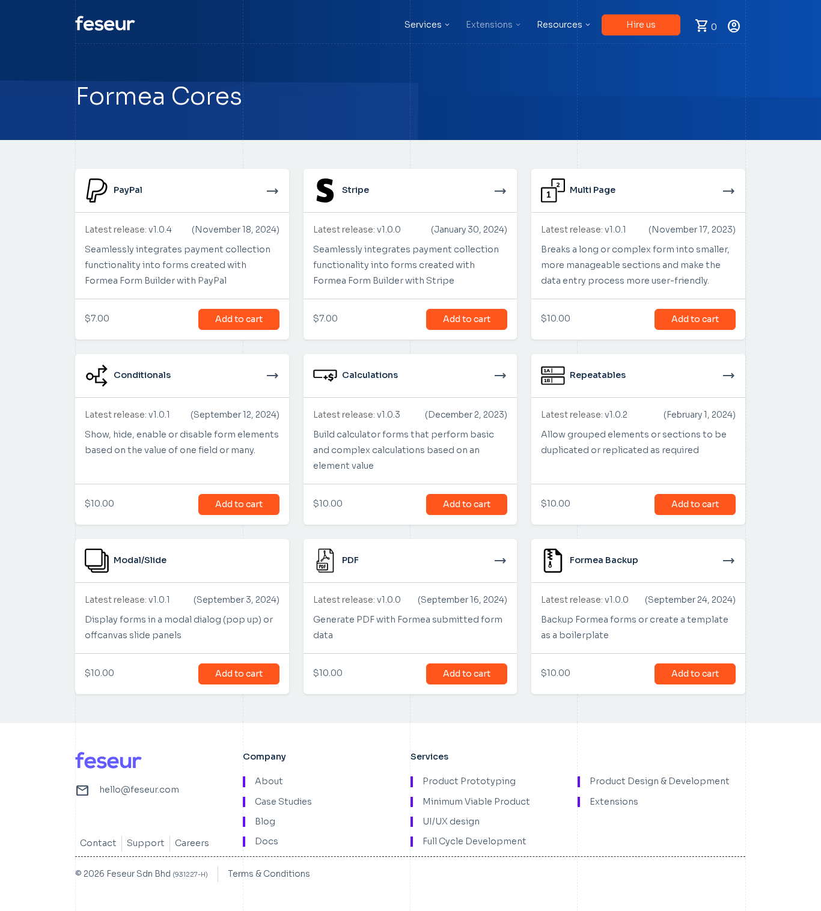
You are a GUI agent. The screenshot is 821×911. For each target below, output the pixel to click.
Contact (98, 843)
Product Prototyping (469, 781)
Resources (559, 24)
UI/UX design (451, 822)
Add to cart (239, 319)
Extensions (489, 24)
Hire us (641, 24)
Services (423, 24)
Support (146, 843)
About (269, 781)
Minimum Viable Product (476, 802)
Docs (266, 841)
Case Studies (283, 802)
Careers (192, 843)
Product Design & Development (660, 781)
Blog (265, 822)
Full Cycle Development (474, 841)
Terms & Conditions (269, 873)
